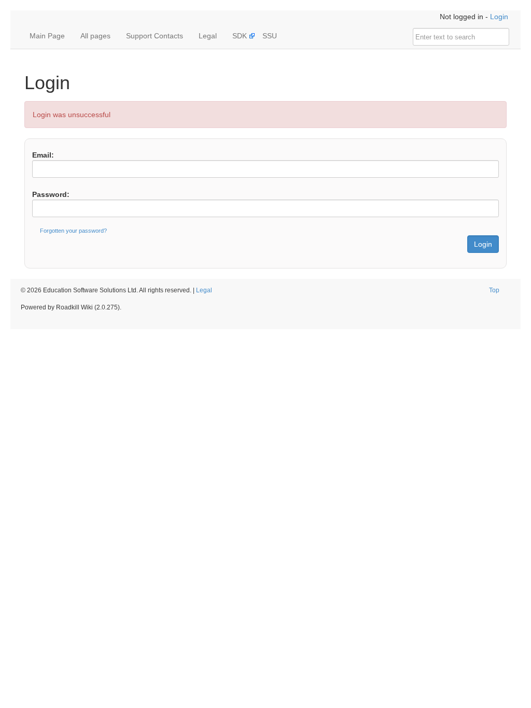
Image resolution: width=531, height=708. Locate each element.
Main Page (47, 36)
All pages (95, 36)
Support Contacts (154, 36)
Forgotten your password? (73, 231)
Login (499, 16)
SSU (269, 36)
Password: (50, 194)
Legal (208, 36)
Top (494, 290)
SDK (239, 36)
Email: (43, 155)
